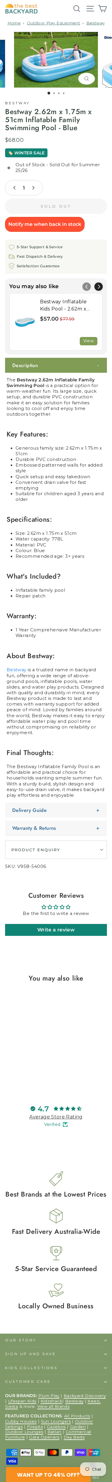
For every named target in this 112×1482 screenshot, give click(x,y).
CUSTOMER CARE (28, 1382)
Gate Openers (44, 1437)
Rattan (54, 1431)
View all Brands (53, 1406)
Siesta (11, 1406)
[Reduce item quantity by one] (15, 187)
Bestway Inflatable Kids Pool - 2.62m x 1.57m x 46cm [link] (63, 306)
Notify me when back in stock (44, 224)
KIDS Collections (31, 1368)
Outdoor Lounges (24, 1431)
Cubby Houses (20, 1421)
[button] (98, 286)
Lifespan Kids (22, 1401)
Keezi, (94, 1401)
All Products (77, 1415)
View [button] (88, 341)
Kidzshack (51, 1401)
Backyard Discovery (85, 1395)
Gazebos (56, 1426)
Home (14, 23)
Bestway (95, 23)
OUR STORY (20, 1340)
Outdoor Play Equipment (53, 23)
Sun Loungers (56, 1421)
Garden (78, 1426)
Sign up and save (30, 1354)
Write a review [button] (56, 930)
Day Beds (74, 1437)
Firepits (35, 1426)
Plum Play (48, 1395)
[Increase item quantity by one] (33, 187)
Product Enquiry (35, 849)
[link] (25, 321)
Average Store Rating (55, 1117)
